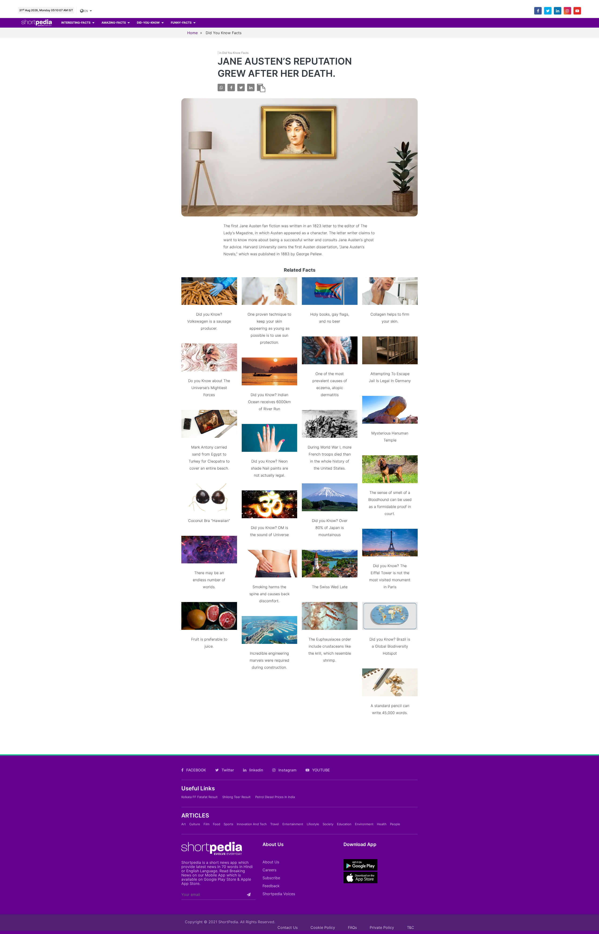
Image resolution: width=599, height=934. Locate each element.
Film (206, 824)
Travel (274, 824)
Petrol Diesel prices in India (275, 797)
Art (183, 824)
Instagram (287, 770)
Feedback (271, 885)
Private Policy (382, 927)
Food (216, 824)
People (395, 824)
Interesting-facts (76, 22)
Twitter (227, 770)
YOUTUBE (320, 770)
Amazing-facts (114, 22)
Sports (228, 824)
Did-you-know (148, 22)
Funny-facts (181, 22)
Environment (364, 824)
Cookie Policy (322, 927)
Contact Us (288, 927)
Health (382, 824)
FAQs (352, 927)
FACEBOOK (195, 770)
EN (86, 11)
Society (328, 824)
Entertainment (292, 824)
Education (344, 824)
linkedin (255, 770)
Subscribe (271, 878)
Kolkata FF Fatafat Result (199, 797)
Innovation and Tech (252, 824)
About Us (271, 862)
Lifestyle (313, 824)
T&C (410, 927)
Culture (194, 824)
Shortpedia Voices (279, 893)
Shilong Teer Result (236, 797)
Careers (269, 870)
